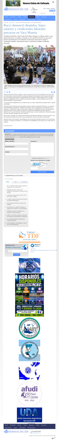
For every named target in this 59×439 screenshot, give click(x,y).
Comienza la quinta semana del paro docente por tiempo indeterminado (17, 200)
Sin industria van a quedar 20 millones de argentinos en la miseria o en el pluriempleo (17, 208)
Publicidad (53, 8)
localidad (7, 152)
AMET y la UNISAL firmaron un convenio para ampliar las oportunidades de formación (17, 215)
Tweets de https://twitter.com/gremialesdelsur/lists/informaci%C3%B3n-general (44, 250)
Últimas (7, 181)
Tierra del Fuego (31, 19)
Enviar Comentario (42, 172)
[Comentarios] (52, 92)
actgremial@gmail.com (36, 432)
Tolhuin (25, 16)
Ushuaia (19, 16)
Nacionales (43, 16)
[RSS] (54, 11)
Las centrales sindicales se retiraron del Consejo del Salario (16, 219)
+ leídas (15, 181)
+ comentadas (24, 181)
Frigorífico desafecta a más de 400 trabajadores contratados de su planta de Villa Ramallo (17, 191)
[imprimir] (54, 92)
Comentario (34, 141)
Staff (44, 8)
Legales (15, 19)
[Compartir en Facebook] (5, 92)
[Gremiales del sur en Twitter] (50, 11)
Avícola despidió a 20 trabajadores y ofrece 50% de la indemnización (17, 223)
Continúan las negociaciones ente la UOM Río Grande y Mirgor (16, 196)
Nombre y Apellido (9, 141)
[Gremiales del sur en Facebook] (52, 11)
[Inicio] (16, 9)
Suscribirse (16, 254)
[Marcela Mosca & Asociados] (53, 437)
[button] (7, 67)
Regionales (31, 16)
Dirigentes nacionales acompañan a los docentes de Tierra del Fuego (16, 211)
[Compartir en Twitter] (7, 92)
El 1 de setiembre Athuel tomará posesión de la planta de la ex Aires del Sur (17, 186)
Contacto (48, 8)
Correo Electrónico (9, 146)
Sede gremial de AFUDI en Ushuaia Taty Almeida (16, 204)
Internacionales (8, 19)
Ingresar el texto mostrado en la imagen (40, 160)
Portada (6, 16)
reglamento (17, 137)
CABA (37, 16)
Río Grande (12, 16)
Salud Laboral (22, 19)
